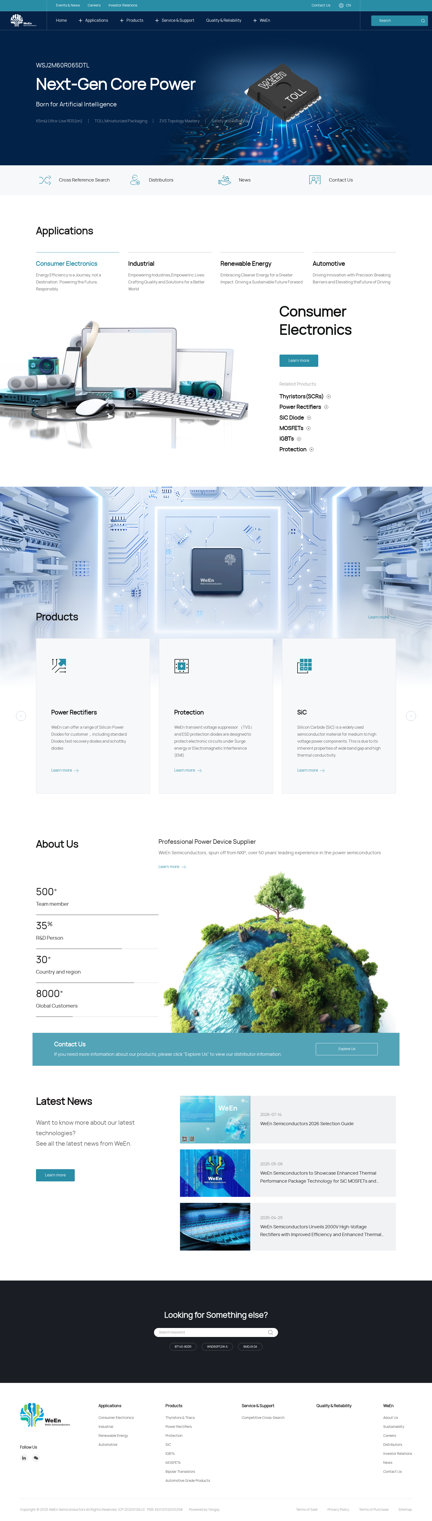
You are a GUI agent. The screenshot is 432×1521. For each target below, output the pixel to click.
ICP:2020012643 (131, 1510)
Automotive (107, 1445)
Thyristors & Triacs (180, 1418)
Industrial (105, 1427)
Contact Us (321, 5)
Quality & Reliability (223, 20)
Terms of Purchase (373, 1510)
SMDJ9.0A (250, 1346)
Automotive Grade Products (188, 1481)
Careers (94, 5)
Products (134, 20)
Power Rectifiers (300, 407)
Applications (96, 20)
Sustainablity (393, 1427)
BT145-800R (183, 1346)
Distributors (392, 1445)
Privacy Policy (338, 1510)
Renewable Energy (113, 1436)
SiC (168, 1445)
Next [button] (429, 82)
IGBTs (287, 438)
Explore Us (346, 1049)
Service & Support (178, 20)
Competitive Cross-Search (263, 1418)
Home (61, 20)
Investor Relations (122, 5)
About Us (390, 1418)
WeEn (265, 20)
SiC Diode (292, 418)
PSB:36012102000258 (164, 1510)
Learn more (298, 361)
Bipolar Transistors (180, 1472)
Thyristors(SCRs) (302, 396)
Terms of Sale (307, 1510)
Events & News (68, 5)
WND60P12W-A (217, 1346)
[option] (216, 82)
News (387, 1463)
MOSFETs (292, 428)
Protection (293, 449)
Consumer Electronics (116, 1418)
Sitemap (405, 1510)
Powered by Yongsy (204, 1510)
